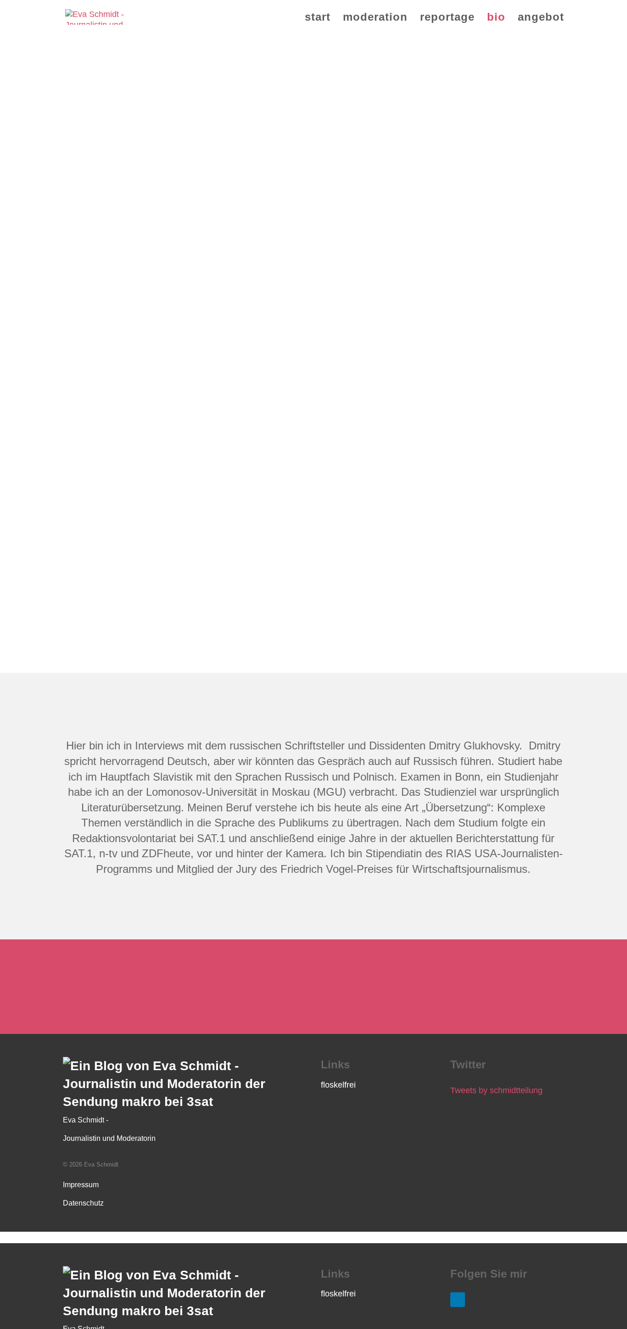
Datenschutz (83, 1203)
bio (496, 18)
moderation (375, 18)
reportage (447, 18)
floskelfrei (338, 1084)
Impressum (81, 1185)
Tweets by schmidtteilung (496, 1090)
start (317, 18)
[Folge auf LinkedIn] (457, 1299)
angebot (541, 18)
